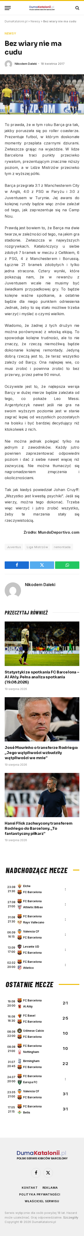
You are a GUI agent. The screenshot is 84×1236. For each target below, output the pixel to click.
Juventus (14, 547)
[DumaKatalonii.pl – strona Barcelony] (42, 8)
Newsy (35, 21)
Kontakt (30, 1187)
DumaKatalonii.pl (16, 21)
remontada (62, 547)
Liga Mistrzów (37, 547)
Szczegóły (70, 1217)
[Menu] (8, 8)
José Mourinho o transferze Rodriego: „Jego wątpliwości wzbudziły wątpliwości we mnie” (41, 752)
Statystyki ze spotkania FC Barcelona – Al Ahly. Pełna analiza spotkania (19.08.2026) (42, 677)
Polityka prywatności (39, 1194)
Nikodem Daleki (26, 63)
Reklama (50, 1187)
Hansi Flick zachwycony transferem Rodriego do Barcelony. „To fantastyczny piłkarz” (39, 828)
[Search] (76, 8)
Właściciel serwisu (42, 1201)
